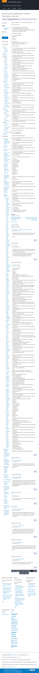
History (5, 62)
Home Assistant (14, 628)
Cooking (6, 57)
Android (14, 614)
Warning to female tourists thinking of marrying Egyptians (19, 591)
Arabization (6, 84)
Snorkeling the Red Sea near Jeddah (7, 507)
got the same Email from (17, 542)
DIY (11, 625)
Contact (19, 8)
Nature (5, 130)
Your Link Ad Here (5, 614)
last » (27, 573)
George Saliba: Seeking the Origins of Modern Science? (7, 189)
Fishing (5, 125)
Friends (4, 53)
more (3, 601)
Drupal (5, 86)
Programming (7, 103)
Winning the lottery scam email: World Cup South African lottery (16, 218)
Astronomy (6, 123)
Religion (5, 78)
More (12, 647)
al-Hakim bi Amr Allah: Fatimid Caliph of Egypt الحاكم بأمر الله (6, 141)
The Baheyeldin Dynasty (15, 654)
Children (6, 79)
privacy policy (10, 659)
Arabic (14, 616)
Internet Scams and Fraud (13, 19)
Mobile (13, 632)
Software (6, 89)
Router (13, 640)
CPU (17, 623)
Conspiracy (16, 620)
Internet (6, 91)
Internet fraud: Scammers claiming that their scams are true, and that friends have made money (8, 354)
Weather (7, 110)
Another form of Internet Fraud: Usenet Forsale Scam (7, 212)
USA (5, 119)
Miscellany (5, 133)
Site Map (14, 8)
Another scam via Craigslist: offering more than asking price (19, 587)
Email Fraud (14, 245)
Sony (12, 642)
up (24, 217)
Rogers (16, 638)
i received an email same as (18, 525)
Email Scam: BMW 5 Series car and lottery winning (19, 604)
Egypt (5, 112)
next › (23, 573)
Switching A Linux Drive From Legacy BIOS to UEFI (7, 585)
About (9, 8)
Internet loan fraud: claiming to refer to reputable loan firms (8, 369)
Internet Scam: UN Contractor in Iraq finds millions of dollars (8, 325)
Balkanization (13, 618)
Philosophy (6, 76)
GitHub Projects (31, 591)
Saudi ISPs (6, 105)
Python (12, 638)
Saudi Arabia (6, 120)
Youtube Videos (31, 589)
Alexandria (8, 115)
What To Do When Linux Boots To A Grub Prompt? (7, 592)
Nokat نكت (5, 54)
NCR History (6, 98)
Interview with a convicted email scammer (8, 378)
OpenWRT (13, 636)
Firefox (12, 627)
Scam (16, 640)
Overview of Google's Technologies (6, 476)
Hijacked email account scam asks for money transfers (8, 289)
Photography (6, 127)
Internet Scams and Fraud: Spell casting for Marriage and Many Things (7, 339)
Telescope (15, 643)
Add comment (14, 222)
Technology (5, 81)
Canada (5, 109)
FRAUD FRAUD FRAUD (16, 477)
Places (4, 108)
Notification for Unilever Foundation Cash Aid (22, 229)
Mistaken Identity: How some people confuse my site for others (6, 462)
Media (5, 66)
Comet (12, 620)
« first (13, 570)
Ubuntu (14, 646)
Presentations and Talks (7, 595)
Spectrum (16, 642)
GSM (15, 627)
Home (4, 8)
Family (4, 46)
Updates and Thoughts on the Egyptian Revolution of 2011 (6, 513)
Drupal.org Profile (31, 592)
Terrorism (6, 73)
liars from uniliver (16, 265)
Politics (5, 69)
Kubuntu (13, 630)
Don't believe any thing (17, 460)
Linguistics (6, 64)
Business (6, 74)
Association (8, 87)
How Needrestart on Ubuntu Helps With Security (7, 598)
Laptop (16, 630)
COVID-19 (13, 623)
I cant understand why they (18, 559)
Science (5, 61)
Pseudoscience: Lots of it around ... (7, 483)
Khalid (5, 48)
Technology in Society (15, 215)
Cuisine (7, 113)
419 (11, 611)
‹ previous (18, 570)
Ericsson (15, 625)
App (12, 616)
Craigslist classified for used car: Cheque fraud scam (19, 595)
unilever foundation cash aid (18, 509)
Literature (6, 68)
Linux (5, 82)
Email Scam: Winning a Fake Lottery (7, 234)
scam (13, 495)
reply (35, 240)
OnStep (13, 634)
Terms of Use (18, 657)
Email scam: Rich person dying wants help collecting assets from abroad (31, 218)
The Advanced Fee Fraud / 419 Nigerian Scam (8, 433)
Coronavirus (14, 622)
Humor (5, 71)
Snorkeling (6, 128)
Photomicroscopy (7, 132)
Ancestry (6, 49)
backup (12, 617)
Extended (6, 51)
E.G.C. (7, 117)
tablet (12, 643)
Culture (5, 59)
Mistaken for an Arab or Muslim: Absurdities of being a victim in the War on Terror (6, 453)
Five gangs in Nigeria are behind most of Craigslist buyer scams (8, 278)
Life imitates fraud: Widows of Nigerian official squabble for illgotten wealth (8, 389)
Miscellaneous (7, 106)
